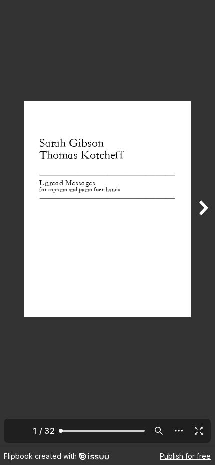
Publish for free (185, 456)
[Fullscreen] (199, 431)
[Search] (159, 431)
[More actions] (179, 431)
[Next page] (203, 223)
